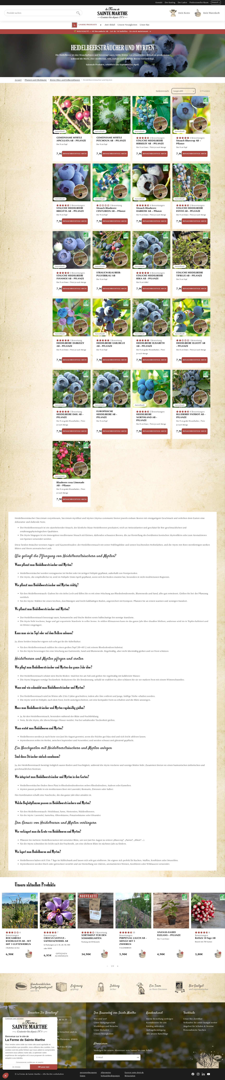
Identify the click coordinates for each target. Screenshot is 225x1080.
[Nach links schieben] (107, 966)
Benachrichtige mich (75, 154)
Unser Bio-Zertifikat (192, 1019)
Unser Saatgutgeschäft (104, 1022)
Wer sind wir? (100, 1019)
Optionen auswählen (61, 955)
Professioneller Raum (199, 2)
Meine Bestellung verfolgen (159, 1019)
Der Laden (182, 2)
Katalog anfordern (155, 1026)
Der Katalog (170, 2)
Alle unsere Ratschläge (157, 1033)
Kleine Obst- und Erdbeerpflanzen (65, 80)
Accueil (18, 80)
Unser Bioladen (101, 1030)
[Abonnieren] (137, 1057)
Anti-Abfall (110, 24)
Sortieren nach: (162, 91)
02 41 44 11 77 (60, 1020)
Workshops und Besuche (106, 1026)
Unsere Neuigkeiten (127, 24)
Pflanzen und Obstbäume (36, 80)
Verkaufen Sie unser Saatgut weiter (200, 1022)
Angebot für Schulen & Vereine (198, 1026)
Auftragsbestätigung (155, 1030)
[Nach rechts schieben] (117, 966)
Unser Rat (144, 24)
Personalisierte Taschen (194, 1030)
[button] (84, 25)
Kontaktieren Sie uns (156, 1022)
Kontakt (159, 2)
